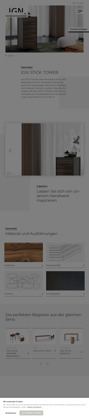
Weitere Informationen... (35, 407)
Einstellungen (11, 413)
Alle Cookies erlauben (31, 413)
